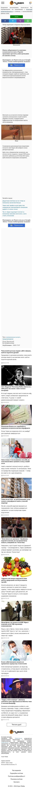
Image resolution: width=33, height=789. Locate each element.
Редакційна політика (16, 773)
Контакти (16, 782)
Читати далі (16, 724)
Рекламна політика (16, 779)
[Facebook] (5, 21)
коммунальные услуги (13, 337)
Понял (16, 16)
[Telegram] (12, 21)
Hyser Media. (21, 786)
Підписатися (18, 65)
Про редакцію (16, 770)
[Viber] (20, 21)
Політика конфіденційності (16, 776)
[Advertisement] (16, 95)
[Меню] (2, 3)
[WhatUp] (28, 21)
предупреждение (8, 339)
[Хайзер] (17, 3)
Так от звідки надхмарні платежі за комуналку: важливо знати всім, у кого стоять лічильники (14, 213)
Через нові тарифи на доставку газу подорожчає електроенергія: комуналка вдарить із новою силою (15, 207)
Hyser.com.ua (18, 738)
